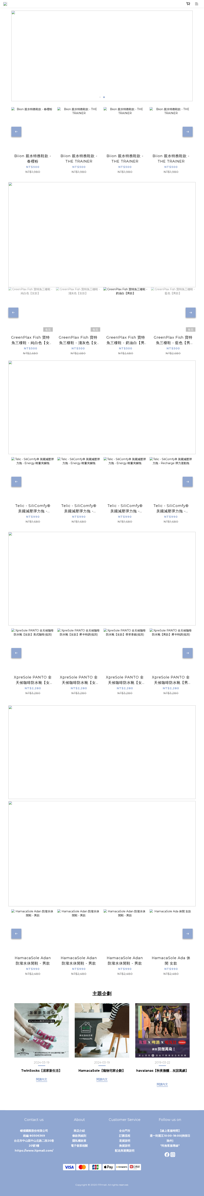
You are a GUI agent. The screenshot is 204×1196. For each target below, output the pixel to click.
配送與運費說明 (124, 1150)
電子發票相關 (79, 1145)
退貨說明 (124, 1140)
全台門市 (124, 1130)
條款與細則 (79, 1135)
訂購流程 (124, 1135)
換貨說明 (124, 1145)
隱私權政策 (79, 1140)
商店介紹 (79, 1130)
